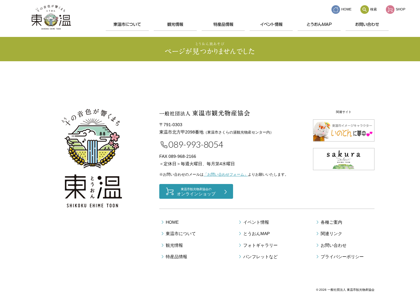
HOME (346, 9)
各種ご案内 (331, 222)
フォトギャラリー (260, 245)
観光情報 (175, 24)
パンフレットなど (260, 256)
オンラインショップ (196, 191)
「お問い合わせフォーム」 (226, 174)
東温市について (127, 24)
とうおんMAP (319, 24)
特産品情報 (223, 24)
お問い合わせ (367, 24)
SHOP (400, 9)
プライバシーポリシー (342, 256)
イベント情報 (271, 24)
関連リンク (331, 233)
